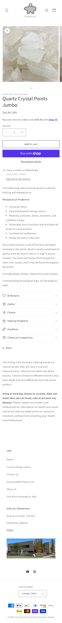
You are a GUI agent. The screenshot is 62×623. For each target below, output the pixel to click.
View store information (18, 178)
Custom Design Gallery (19, 467)
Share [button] (9, 347)
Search (10, 459)
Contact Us (12, 474)
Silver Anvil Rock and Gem (25, 617)
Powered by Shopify (45, 617)
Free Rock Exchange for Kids (22, 496)
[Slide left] (23, 88)
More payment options (31, 161)
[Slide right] (38, 88)
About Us (12, 489)
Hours (10, 529)
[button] (6, 10)
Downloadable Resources (20, 481)
